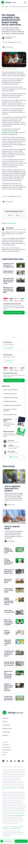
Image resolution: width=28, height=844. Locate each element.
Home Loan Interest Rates (10, 390)
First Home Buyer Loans (9, 414)
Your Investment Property (15, 828)
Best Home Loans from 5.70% (14, 312)
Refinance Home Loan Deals (14, 380)
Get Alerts (9, 360)
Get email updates (9, 47)
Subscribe (9, 348)
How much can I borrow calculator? (10, 409)
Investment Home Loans (10, 393)
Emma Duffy (9, 228)
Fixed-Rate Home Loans (10, 401)
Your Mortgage (5, 828)
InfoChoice (21, 826)
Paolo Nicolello (9, 68)
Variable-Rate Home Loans (10, 397)
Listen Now (15, 457)
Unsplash (15, 68)
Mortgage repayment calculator (12, 405)
